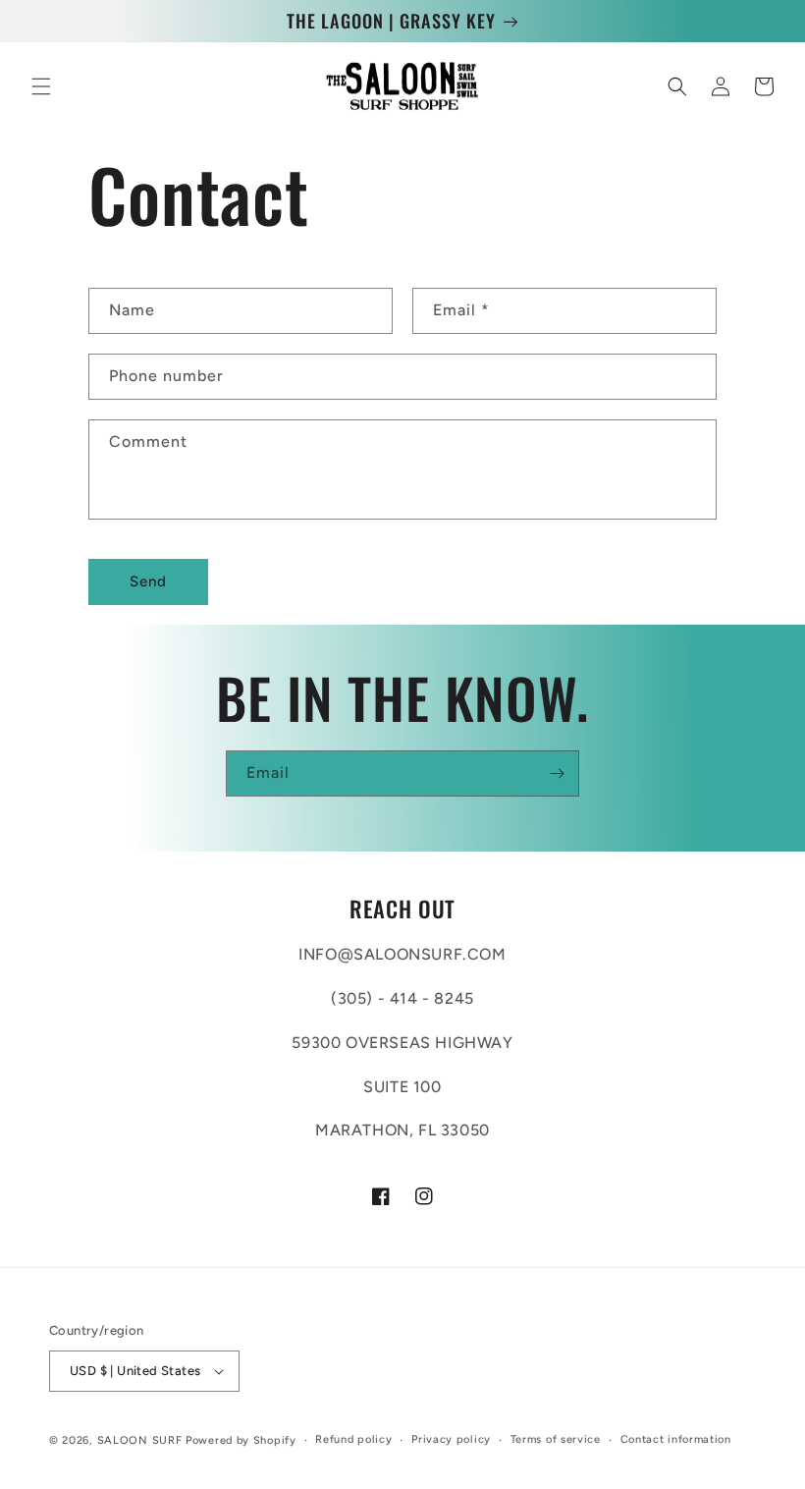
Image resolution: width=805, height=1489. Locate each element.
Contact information (675, 1439)
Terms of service (555, 1439)
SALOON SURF (140, 1440)
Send (148, 581)
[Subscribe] (556, 773)
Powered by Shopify (241, 1440)
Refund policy (353, 1439)
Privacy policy (451, 1439)
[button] (41, 86)
